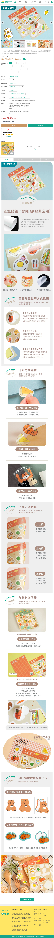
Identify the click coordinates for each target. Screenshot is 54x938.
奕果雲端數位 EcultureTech (30, 936)
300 (20, 69)
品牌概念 (20, 2)
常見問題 (40, 2)
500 (11, 72)
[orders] (52, 2)
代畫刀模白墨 (4, 86)
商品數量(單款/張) (4, 63)
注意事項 (3, 97)
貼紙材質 (3, 76)
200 (16, 69)
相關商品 (3, 141)
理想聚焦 (26, 2)
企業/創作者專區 (33, 2)
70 (14, 66)
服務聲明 (42, 936)
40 (23, 63)
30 (19, 63)
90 (23, 66)
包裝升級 (3, 90)
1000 (16, 72)
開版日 (2, 103)
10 (10, 63)
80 (19, 66)
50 (27, 63)
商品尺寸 (3, 79)
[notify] (48, 2)
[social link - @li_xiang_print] (5, 913)
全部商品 (15, 2)
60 (10, 66)
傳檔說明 (3, 111)
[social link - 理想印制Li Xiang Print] (2, 913)
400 (25, 69)
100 (11, 69)
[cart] (45, 2)
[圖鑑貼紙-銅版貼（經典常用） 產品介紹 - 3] (27, 899)
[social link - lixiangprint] (8, 913)
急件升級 (3, 93)
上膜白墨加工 (4, 83)
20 (14, 63)
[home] (6, 2)
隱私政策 (37, 936)
